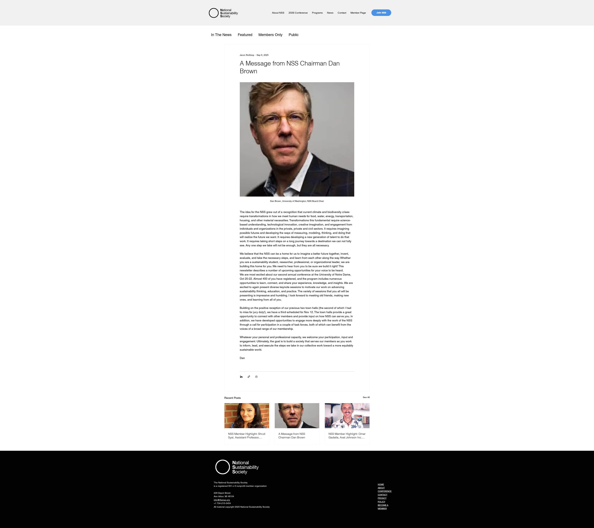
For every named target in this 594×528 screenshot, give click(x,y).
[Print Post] (256, 376)
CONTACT (382, 494)
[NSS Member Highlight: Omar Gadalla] (347, 415)
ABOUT (381, 488)
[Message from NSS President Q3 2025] (297, 415)
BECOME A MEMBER (383, 507)
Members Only (270, 35)
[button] (278, 13)
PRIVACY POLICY (382, 500)
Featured (245, 35)
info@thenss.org (222, 500)
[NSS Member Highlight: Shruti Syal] (246, 415)
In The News (221, 35)
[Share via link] (248, 376)
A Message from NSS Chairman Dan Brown (291, 435)
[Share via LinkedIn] (241, 376)
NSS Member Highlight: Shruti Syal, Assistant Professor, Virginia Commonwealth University (246, 435)
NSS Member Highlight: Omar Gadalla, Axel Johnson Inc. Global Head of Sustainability (347, 435)
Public (294, 35)
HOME (381, 484)
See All (366, 397)
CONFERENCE (385, 491)
